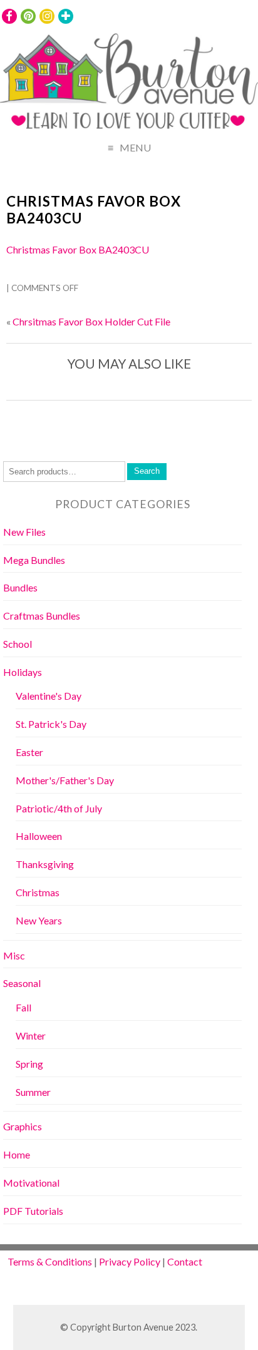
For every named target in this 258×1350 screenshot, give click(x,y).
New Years (39, 920)
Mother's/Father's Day (65, 780)
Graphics (22, 1126)
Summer (33, 1092)
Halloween (39, 836)
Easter (29, 752)
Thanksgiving (45, 864)
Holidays (22, 672)
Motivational (31, 1183)
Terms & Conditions (50, 1261)
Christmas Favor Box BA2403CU (93, 210)
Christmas (37, 892)
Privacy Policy (129, 1261)
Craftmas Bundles (41, 615)
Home (16, 1154)
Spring (29, 1064)
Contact (184, 1261)
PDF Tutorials (33, 1211)
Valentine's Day (48, 696)
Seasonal (22, 983)
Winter (31, 1035)
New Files (24, 532)
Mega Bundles (34, 560)
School (17, 644)
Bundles (20, 587)
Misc (14, 955)
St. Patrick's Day (51, 724)
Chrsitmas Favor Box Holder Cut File (91, 321)
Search (147, 471)
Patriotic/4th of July (59, 808)
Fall (23, 1007)
